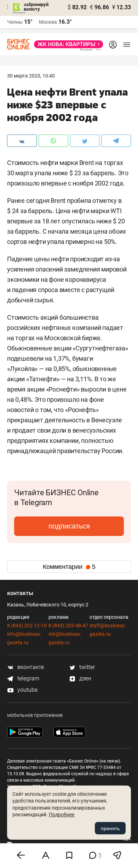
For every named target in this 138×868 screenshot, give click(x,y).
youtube (27, 689)
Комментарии (69, 566)
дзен (84, 678)
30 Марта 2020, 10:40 (31, 76)
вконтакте (30, 667)
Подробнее (61, 814)
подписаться (69, 526)
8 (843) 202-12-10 (27, 625)
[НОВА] (66, 44)
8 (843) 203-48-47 (68, 625)
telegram (27, 678)
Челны (15, 22)
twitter (86, 667)
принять (110, 828)
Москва (48, 22)
